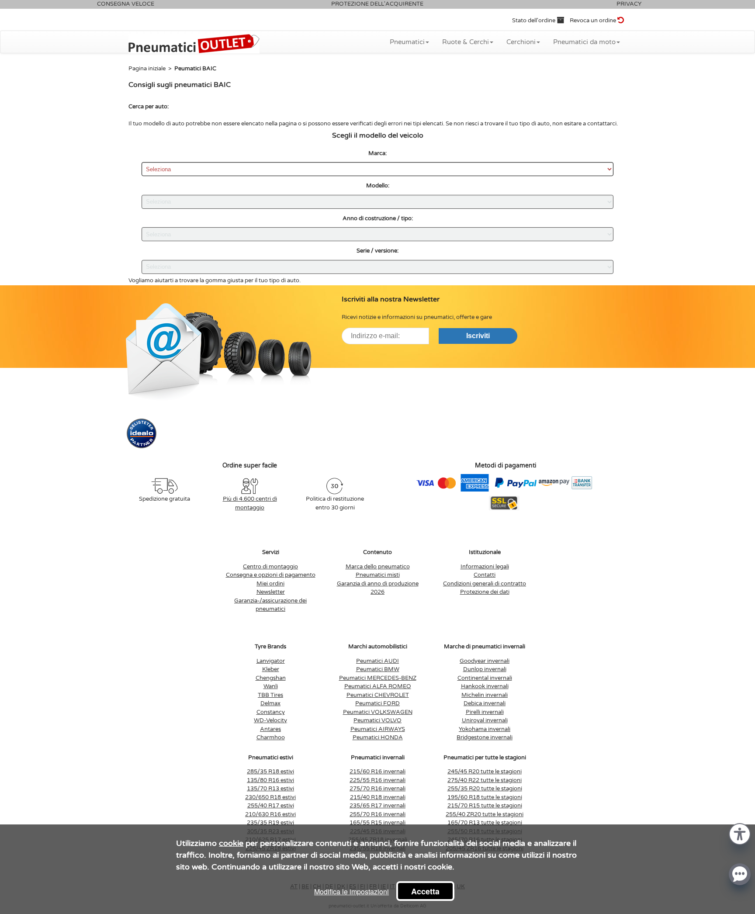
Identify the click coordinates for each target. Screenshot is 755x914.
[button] (740, 833)
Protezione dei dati (484, 592)
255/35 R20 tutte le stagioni (484, 788)
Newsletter (270, 592)
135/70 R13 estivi (270, 788)
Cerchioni (521, 42)
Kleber (270, 669)
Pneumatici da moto (584, 42)
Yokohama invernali (484, 729)
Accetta (425, 891)
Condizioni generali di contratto (484, 583)
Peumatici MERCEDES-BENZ (377, 678)
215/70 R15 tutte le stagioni (484, 805)
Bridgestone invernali (485, 737)
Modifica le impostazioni (351, 891)
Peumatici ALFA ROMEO (377, 686)
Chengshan (271, 678)
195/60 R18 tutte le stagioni (484, 797)
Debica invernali (485, 703)
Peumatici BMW (377, 669)
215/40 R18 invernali (377, 797)
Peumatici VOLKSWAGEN (377, 712)
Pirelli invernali (485, 712)
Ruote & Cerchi (465, 42)
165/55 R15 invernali (377, 822)
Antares (270, 729)
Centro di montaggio (270, 566)
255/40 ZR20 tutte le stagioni (484, 814)
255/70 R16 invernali (377, 814)
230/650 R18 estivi (270, 797)
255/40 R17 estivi (270, 805)
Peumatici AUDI (377, 661)
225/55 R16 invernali (377, 780)
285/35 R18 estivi (270, 771)
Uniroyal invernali (485, 720)
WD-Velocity (270, 720)
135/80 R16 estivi (270, 780)
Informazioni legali (485, 566)
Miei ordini (270, 583)
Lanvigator (270, 661)
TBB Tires (270, 695)
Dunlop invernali (484, 669)
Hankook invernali (485, 686)
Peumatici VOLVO (377, 720)
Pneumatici (407, 42)
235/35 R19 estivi (270, 822)
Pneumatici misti (378, 574)
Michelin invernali (484, 695)
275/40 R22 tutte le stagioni (484, 780)
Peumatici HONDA (378, 737)
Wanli (270, 686)
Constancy (270, 712)
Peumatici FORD (377, 703)
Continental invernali (484, 678)
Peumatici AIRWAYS (377, 729)
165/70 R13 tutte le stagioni (484, 822)
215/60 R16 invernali (377, 771)
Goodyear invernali (484, 661)
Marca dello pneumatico (378, 566)
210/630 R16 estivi (270, 814)
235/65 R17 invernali (377, 805)
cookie (231, 843)
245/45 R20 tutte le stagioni (484, 771)
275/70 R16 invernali (377, 788)
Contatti (484, 574)
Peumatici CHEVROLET (377, 695)
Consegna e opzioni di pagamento (270, 574)
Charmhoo (270, 737)
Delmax (270, 703)
